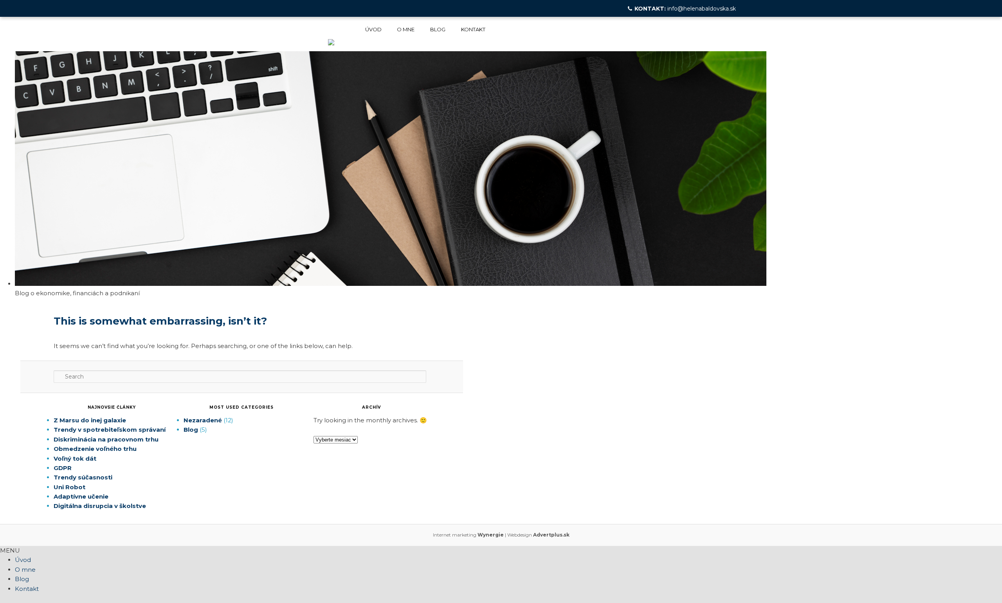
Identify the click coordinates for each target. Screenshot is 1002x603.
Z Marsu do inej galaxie (90, 420)
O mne (405, 29)
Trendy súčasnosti (83, 477)
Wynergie (491, 535)
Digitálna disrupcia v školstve (100, 506)
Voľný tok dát (75, 458)
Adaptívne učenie (81, 496)
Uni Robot (69, 487)
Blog (437, 29)
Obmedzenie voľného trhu (95, 448)
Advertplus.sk (551, 535)
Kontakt (473, 29)
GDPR (63, 468)
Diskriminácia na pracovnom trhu (106, 439)
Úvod (373, 29)
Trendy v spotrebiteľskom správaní (110, 429)
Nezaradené (203, 420)
